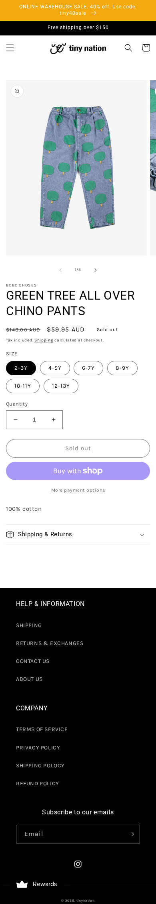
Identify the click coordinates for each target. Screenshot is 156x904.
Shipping (44, 340)
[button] (10, 48)
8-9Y (122, 368)
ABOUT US (29, 679)
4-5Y (55, 368)
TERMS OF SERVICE (42, 729)
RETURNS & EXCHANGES (49, 643)
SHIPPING (29, 625)
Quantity (17, 404)
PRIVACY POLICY (38, 747)
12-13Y (61, 385)
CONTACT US (33, 661)
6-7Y (88, 368)
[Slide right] (95, 270)
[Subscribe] (131, 834)
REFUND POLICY (37, 783)
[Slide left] (60, 270)
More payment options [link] (78, 490)
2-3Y (21, 368)
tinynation (85, 900)
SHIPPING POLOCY (40, 765)
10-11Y (22, 385)
